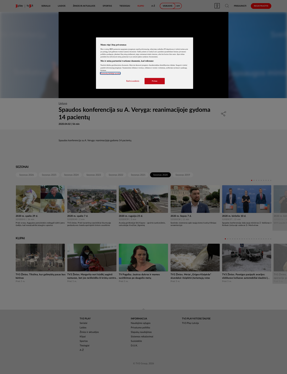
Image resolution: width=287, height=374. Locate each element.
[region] (144, 63)
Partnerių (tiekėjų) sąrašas (110, 73)
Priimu (154, 81)
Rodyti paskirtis (132, 81)
